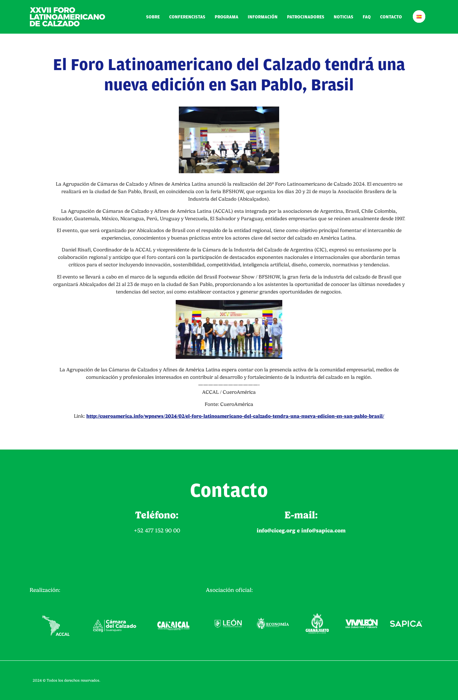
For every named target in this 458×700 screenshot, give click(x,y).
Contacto (391, 17)
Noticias (343, 17)
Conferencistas (187, 17)
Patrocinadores (305, 17)
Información (263, 17)
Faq (367, 17)
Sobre (153, 17)
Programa (226, 17)
